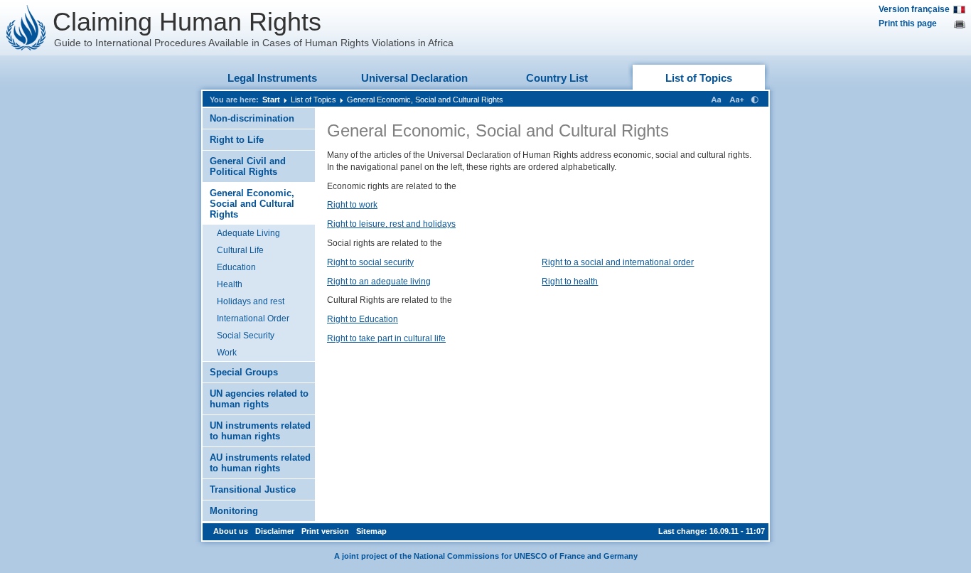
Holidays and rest (250, 301)
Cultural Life (240, 250)
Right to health (570, 281)
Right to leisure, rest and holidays (391, 224)
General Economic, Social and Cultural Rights (425, 99)
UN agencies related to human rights (259, 398)
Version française (914, 9)
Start (271, 99)
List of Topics (698, 78)
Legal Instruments (272, 78)
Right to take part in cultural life (386, 338)
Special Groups (244, 372)
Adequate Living (248, 233)
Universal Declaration (414, 78)
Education (236, 267)
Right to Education (362, 319)
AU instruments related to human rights (260, 462)
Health (229, 284)
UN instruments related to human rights (260, 430)
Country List (557, 78)
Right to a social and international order (618, 262)
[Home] (26, 27)
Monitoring (234, 510)
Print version (325, 531)
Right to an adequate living (379, 281)
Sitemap (371, 531)
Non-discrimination (252, 118)
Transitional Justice (253, 489)
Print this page (908, 23)
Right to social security (370, 262)
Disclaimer (274, 531)
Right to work (352, 205)
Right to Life (237, 139)
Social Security (245, 336)
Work (227, 353)
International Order (253, 318)
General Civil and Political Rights (248, 166)
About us (230, 531)
